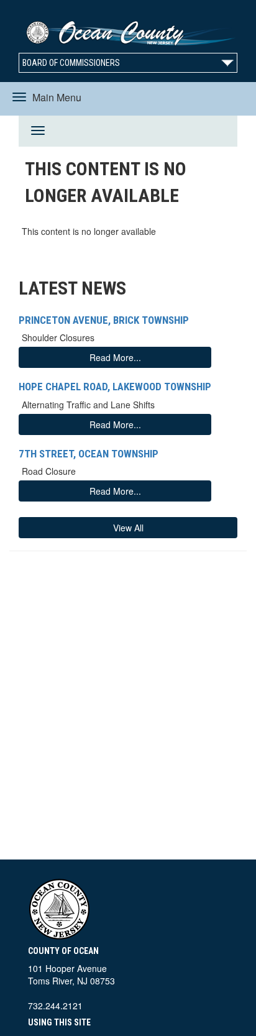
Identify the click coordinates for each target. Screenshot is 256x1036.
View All (128, 527)
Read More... (115, 357)
